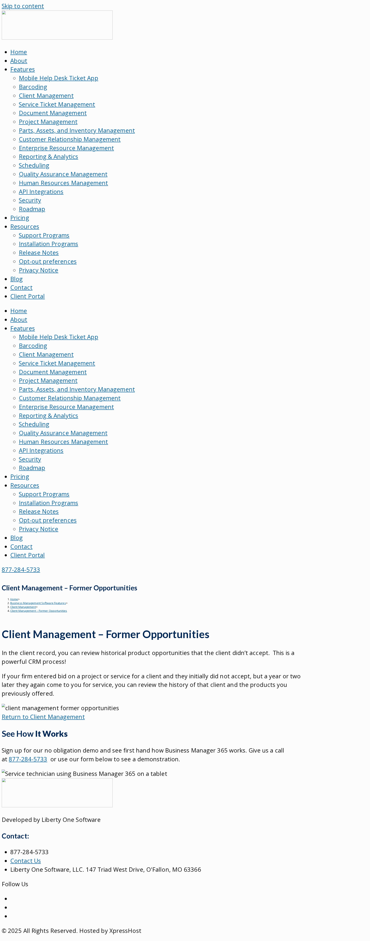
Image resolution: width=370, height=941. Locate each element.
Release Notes (39, 252)
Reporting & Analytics (48, 156)
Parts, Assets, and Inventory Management (77, 130)
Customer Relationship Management (70, 139)
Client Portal (27, 296)
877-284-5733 (28, 759)
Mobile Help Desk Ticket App (58, 78)
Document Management (53, 113)
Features (22, 69)
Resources (24, 226)
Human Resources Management (63, 183)
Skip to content (23, 6)
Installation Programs (48, 244)
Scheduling (34, 165)
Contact (21, 287)
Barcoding (33, 87)
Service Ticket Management (57, 104)
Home (18, 52)
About (18, 61)
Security (30, 200)
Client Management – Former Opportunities (38, 611)
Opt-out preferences (48, 261)
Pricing (19, 218)
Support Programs (44, 235)
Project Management (48, 122)
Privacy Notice (38, 270)
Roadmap (32, 209)
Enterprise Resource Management (66, 148)
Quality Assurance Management (63, 174)
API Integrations (41, 192)
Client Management (46, 95)
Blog (16, 279)
